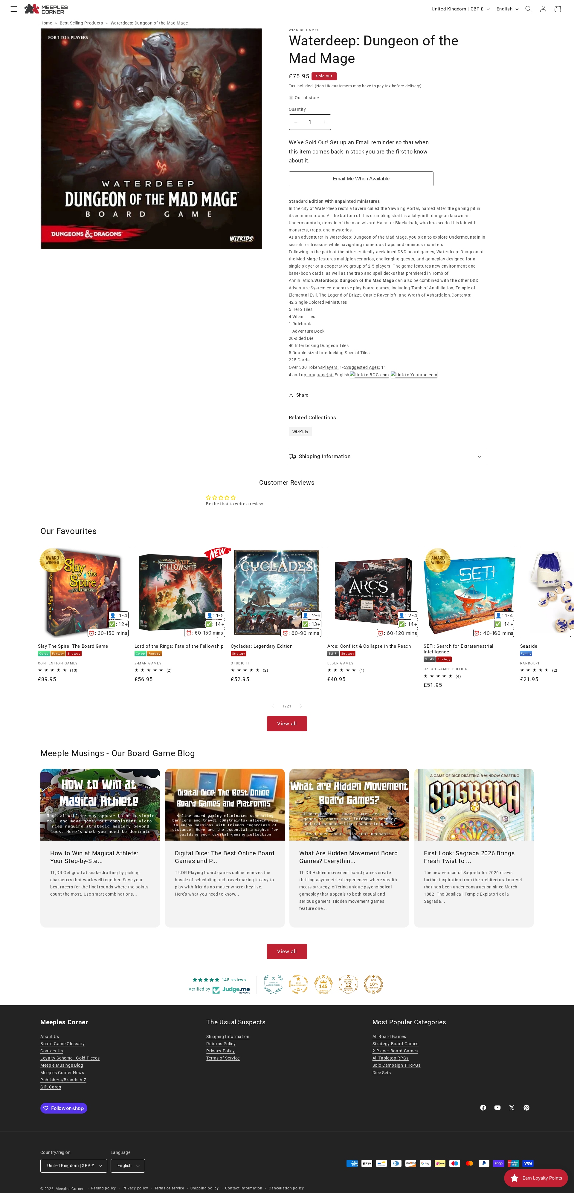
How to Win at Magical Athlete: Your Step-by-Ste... (94, 857)
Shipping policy (204, 1188)
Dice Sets (382, 1072)
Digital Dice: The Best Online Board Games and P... (224, 857)
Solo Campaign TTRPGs (397, 1065)
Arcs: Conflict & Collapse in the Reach (369, 646)
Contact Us (51, 1050)
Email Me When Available (361, 179)
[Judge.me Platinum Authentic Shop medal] (273, 984)
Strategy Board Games (396, 1043)
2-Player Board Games (395, 1050)
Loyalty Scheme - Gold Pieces (70, 1058)
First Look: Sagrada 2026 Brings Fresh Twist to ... (469, 857)
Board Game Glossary (62, 1043)
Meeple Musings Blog (61, 1065)
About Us (49, 1036)
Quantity (297, 109)
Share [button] (302, 395)
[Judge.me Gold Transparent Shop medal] (298, 984)
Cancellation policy (286, 1188)
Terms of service (169, 1188)
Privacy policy (135, 1188)
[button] (14, 9)
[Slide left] (273, 706)
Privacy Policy (220, 1050)
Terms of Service (223, 1058)
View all (287, 724)
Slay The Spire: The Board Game (73, 646)
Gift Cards (50, 1087)
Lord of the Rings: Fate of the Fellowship (179, 646)
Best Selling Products (81, 23)
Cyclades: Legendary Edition (262, 646)
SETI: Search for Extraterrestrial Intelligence (459, 649)
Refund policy (103, 1188)
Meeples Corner (70, 1189)
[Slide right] (300, 706)
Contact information (243, 1188)
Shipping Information (227, 1036)
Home (46, 23)
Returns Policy (221, 1043)
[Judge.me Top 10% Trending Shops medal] (373, 984)
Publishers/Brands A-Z (63, 1079)
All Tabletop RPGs (391, 1058)
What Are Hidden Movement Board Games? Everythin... (348, 857)
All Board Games (389, 1036)
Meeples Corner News (62, 1072)
